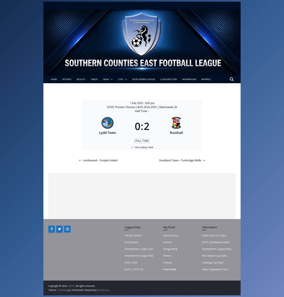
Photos (167, 255)
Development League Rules (216, 248)
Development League (143, 79)
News (106, 79)
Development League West (139, 255)
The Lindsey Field (144, 147)
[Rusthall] (176, 126)
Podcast (167, 262)
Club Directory (168, 79)
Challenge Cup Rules (213, 262)
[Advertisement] (142, 196)
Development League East (139, 248)
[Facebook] (51, 229)
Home (54, 79)
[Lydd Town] (107, 126)
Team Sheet (169, 269)
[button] (111, 79)
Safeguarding (170, 248)
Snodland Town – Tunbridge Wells (180, 160)
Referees (206, 79)
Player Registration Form (215, 269)
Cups (120, 79)
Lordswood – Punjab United (100, 160)
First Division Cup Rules (214, 255)
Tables (94, 79)
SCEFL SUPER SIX (134, 269)
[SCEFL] (142, 12)
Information (189, 79)
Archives (167, 242)
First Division (131, 242)
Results (81, 79)
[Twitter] (59, 229)
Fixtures (66, 79)
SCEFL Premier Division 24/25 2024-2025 (132, 107)
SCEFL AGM (131, 262)
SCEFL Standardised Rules (216, 242)
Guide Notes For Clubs (214, 235)
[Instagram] (67, 229)
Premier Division (133, 235)
